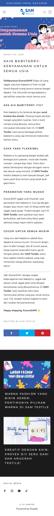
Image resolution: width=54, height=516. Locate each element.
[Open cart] (50, 11)
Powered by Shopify (27, 508)
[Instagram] (12, 491)
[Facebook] (5, 491)
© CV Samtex (26, 504)
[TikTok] (26, 491)
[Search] (44, 12)
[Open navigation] (4, 12)
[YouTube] (19, 491)
